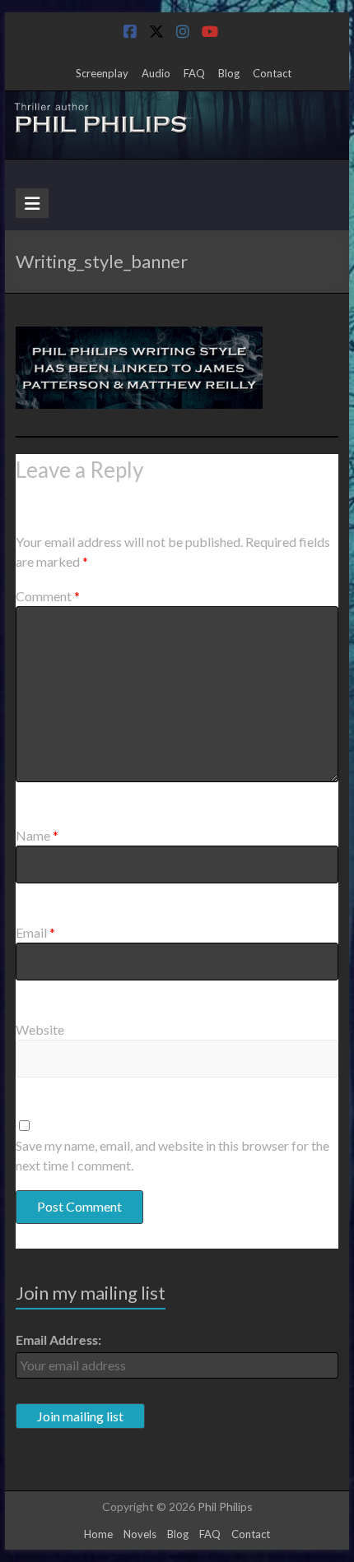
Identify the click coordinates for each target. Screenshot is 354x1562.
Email (35, 932)
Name (37, 835)
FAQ (194, 73)
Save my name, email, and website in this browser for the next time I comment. (172, 1155)
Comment (48, 596)
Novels (139, 1534)
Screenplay (102, 73)
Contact (272, 73)
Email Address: (58, 1339)
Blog (229, 73)
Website (40, 1029)
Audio (156, 73)
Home (98, 1534)
